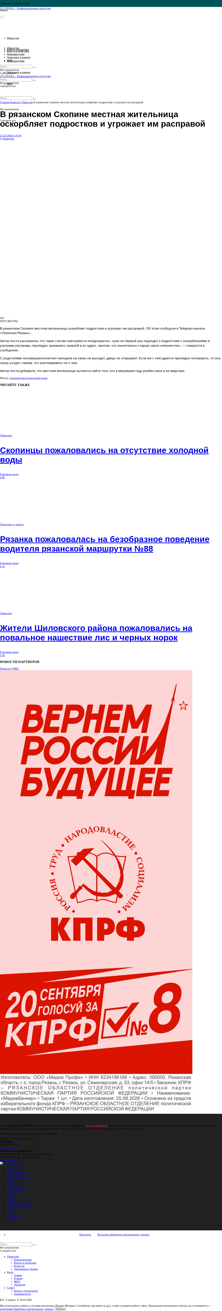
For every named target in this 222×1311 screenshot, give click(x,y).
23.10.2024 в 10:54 (11, 135)
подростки (24, 378)
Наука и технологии (19, 1206)
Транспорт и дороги (18, 72)
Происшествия (15, 61)
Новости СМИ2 (9, 668)
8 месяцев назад (9, 474)
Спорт (10, 1197)
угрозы (43, 378)
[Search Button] (34, 98)
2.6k (2, 477)
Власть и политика (18, 51)
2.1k (2, 566)
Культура (12, 1194)
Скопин (13, 378)
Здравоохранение (17, 1187)
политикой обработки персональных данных (26, 1309)
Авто (10, 1212)
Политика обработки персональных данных (123, 1234)
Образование (14, 1191)
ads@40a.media (9, 1160)
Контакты (85, 1234)
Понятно (60, 1309)
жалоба (35, 378)
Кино (10, 1219)
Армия (11, 1209)
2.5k (2, 655)
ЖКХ (9, 60)
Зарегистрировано (97, 1125)
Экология (12, 1184)
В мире (11, 1200)
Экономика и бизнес (19, 1203)
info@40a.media (9, 1147)
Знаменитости (15, 1215)
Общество (13, 38)
